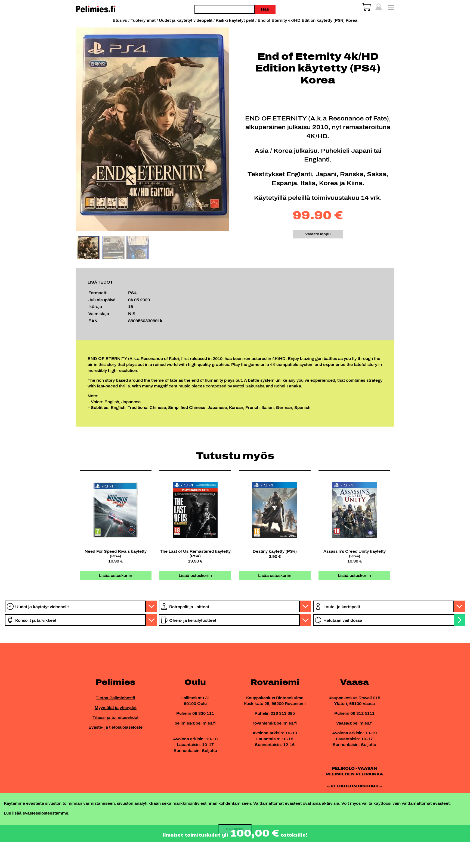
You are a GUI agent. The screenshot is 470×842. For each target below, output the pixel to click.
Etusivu (120, 20)
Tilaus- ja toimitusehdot (115, 717)
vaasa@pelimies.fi (354, 723)
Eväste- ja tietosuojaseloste (115, 727)
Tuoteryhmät (143, 20)
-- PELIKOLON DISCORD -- (354, 786)
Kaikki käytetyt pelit (235, 20)
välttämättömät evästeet (426, 803)
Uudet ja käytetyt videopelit (185, 20)
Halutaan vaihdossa (342, 620)
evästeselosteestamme (45, 813)
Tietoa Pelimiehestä (115, 698)
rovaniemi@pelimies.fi (275, 723)
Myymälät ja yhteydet (116, 708)
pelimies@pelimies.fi (195, 723)
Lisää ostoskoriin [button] (115, 575)
